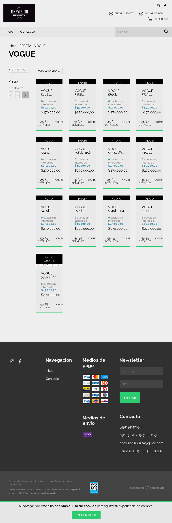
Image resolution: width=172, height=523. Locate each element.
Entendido (86, 515)
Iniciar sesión (154, 13)
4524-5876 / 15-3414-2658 (139, 435)
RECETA (25, 46)
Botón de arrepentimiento (38, 493)
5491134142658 (131, 427)
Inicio (8, 31)
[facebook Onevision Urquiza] (165, 5)
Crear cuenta (124, 13)
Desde (11, 88)
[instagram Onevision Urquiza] (158, 5)
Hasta (17, 88)
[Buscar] (166, 32)
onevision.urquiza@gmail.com (141, 443)
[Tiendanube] (148, 489)
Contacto (27, 31)
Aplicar (25, 94)
